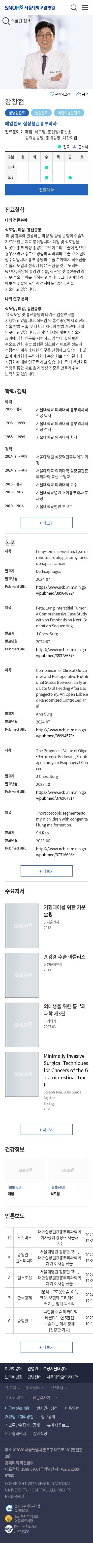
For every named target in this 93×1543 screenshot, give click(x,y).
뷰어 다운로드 (58, 1425)
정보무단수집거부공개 (22, 1425)
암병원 (33, 1368)
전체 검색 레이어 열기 (74, 7)
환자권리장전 (47, 1408)
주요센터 (33, 1387)
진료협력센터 (15, 1433)
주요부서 (56, 1387)
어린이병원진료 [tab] (69, 112)
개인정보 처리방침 (19, 1416)
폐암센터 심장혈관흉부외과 (31, 123)
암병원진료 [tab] (17, 112)
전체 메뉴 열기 (85, 7)
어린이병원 (13, 1368)
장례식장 (40, 1433)
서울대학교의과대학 (62, 1377)
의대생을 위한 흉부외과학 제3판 (65, 1010)
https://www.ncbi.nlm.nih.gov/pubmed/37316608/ (61, 851)
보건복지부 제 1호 (21, 1519)
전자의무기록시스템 (23, 1508)
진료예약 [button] (46, 190)
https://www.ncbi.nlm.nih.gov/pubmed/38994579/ (61, 733)
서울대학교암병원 (30, 7)
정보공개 (48, 1416)
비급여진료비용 (17, 1408)
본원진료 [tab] (41, 112)
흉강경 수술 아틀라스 (65, 956)
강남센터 (34, 1377)
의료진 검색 (21, 21)
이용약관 (72, 1408)
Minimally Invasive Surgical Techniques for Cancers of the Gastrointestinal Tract (66, 1070)
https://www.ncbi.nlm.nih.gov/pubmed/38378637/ (61, 652)
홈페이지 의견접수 (19, 1462)
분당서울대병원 (55, 1368)
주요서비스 (14, 1397)
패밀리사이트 (43, 1397)
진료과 (11, 1387)
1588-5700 (29, 1469)
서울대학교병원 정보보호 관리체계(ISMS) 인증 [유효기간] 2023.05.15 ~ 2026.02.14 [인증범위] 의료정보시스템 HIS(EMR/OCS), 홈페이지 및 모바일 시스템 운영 (21, 1529)
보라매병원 (13, 1377)
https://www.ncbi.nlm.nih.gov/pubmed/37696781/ (61, 795)
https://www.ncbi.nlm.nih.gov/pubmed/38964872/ (61, 590)
